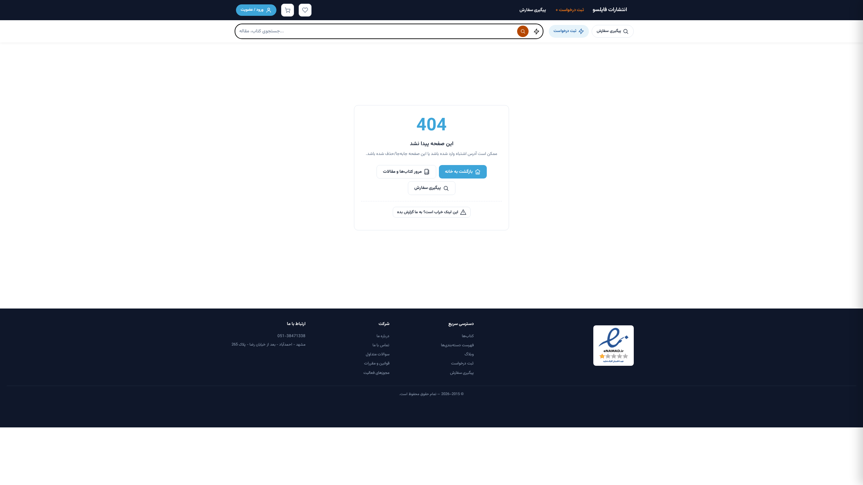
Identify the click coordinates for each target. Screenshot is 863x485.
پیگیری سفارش (532, 10)
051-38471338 (291, 336)
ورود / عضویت (252, 10)
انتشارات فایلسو (610, 10)
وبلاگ (469, 354)
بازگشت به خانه (459, 171)
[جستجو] (523, 31)
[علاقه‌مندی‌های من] (305, 10)
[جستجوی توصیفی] (536, 31)
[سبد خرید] (287, 10)
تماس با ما (381, 345)
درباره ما (383, 336)
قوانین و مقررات (376, 363)
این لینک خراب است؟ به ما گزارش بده (427, 212)
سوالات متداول (377, 354)
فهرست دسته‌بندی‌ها (457, 345)
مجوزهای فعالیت (376, 373)
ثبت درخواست (570, 10)
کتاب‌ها (468, 336)
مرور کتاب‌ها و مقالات (402, 171)
